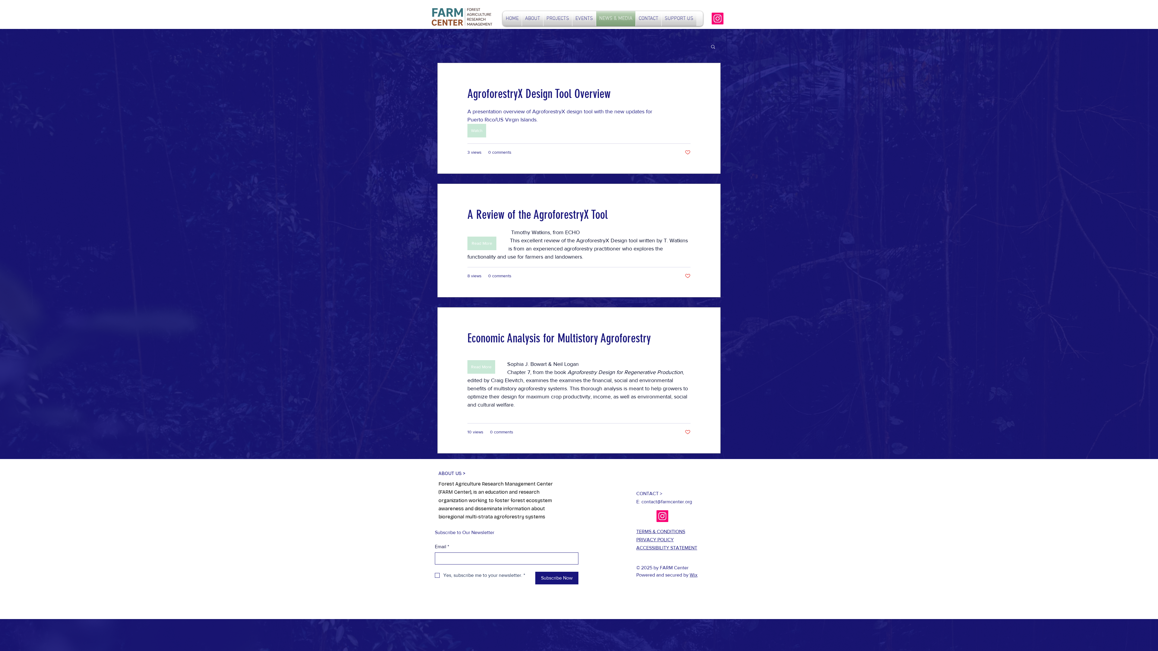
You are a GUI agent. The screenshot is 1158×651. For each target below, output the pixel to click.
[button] (713, 47)
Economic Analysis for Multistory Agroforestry (559, 338)
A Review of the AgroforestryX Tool (537, 215)
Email (442, 546)
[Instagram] (717, 18)
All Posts (446, 46)
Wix (694, 574)
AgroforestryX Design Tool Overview (539, 94)
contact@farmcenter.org (666, 501)
